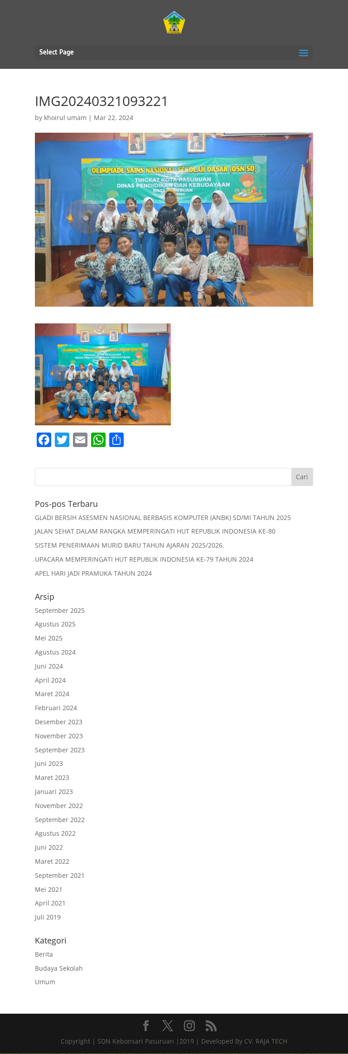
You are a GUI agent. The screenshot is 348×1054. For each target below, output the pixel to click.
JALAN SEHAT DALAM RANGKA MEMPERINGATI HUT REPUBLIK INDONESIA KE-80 (155, 531)
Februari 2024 (56, 707)
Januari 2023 (54, 791)
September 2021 (60, 875)
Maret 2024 (52, 693)
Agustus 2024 (55, 652)
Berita (44, 954)
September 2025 (60, 610)
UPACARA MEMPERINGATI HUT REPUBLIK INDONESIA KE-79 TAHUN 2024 (144, 559)
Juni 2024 (49, 666)
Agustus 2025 (55, 624)
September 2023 (60, 750)
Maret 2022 (52, 861)
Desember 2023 (58, 721)
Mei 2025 (49, 638)
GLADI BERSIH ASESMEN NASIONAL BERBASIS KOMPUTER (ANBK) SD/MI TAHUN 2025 (163, 517)
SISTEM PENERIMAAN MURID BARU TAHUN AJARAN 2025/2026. (129, 545)
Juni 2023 (49, 763)
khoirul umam (65, 117)
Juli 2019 (48, 917)
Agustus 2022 (55, 833)
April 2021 (50, 903)
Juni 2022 (49, 847)
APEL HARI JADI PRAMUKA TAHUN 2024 (93, 573)
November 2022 (59, 805)
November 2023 (59, 736)
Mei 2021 (49, 889)
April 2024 (50, 680)
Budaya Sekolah (59, 968)
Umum (45, 981)
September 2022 (60, 819)
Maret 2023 (52, 777)
